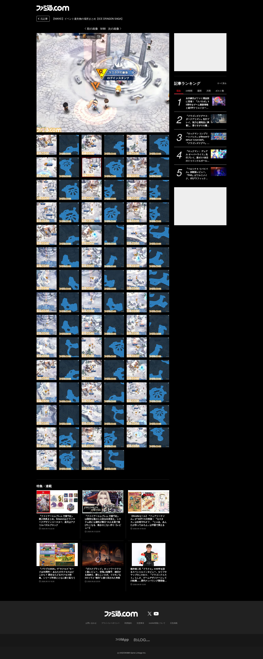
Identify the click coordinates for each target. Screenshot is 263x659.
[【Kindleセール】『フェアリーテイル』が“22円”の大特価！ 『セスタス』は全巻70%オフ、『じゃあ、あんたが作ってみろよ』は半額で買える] (148, 501)
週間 (199, 90)
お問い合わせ (91, 623)
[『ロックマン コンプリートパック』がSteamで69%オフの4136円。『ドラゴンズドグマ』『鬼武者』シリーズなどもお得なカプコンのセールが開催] (218, 136)
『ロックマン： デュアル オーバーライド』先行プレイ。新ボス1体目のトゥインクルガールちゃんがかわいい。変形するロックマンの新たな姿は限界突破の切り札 (197, 156)
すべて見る (221, 83)
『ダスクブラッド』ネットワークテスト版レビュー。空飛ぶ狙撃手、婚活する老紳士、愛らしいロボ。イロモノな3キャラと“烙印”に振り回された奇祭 (103, 573)
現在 (179, 90)
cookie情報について (157, 623)
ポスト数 (220, 90)
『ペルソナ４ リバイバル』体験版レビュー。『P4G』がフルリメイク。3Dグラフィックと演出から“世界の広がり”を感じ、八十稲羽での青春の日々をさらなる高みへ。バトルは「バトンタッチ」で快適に (197, 173)
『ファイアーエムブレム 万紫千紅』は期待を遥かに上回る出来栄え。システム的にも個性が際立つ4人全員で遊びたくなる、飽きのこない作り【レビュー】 (103, 522)
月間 (208, 90)
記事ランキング (187, 83)
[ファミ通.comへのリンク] (53, 8)
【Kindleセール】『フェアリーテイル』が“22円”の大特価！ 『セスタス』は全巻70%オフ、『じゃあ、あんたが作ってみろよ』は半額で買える (148, 520)
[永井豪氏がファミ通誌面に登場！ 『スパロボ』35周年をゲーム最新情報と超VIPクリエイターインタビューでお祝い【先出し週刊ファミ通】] (218, 101)
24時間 (189, 90)
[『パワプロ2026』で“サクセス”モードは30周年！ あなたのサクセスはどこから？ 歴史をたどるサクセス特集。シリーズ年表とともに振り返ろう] (57, 554)
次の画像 (113, 28)
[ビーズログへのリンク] (142, 639)
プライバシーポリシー (110, 623)
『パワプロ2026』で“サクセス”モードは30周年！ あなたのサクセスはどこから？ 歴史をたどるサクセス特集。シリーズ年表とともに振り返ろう (57, 573)
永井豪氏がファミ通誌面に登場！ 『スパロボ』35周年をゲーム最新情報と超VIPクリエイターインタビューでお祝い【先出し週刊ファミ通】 (197, 103)
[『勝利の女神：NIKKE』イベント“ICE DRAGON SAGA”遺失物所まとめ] (47, 145)
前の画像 (92, 28)
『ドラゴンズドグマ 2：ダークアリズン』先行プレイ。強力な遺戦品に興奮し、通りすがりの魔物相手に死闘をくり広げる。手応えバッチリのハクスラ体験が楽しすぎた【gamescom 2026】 (197, 120)
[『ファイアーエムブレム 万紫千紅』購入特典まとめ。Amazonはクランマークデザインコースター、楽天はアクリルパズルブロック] (57, 501)
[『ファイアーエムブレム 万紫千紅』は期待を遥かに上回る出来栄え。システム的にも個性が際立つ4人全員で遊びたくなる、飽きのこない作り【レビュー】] (103, 501)
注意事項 (140, 623)
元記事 (44, 18)
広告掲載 (173, 623)
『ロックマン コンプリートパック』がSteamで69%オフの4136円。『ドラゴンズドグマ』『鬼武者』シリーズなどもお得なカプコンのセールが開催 (197, 138)
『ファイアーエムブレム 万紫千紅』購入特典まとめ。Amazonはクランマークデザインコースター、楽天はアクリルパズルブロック (57, 520)
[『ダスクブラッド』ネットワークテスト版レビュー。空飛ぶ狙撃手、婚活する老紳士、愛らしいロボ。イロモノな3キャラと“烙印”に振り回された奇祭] (103, 554)
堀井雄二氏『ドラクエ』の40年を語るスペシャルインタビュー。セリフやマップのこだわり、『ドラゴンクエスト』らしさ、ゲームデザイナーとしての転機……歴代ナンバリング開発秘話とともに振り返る (148, 574)
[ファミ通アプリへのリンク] (122, 639)
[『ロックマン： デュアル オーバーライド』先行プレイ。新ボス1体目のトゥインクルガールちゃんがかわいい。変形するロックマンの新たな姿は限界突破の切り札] (218, 154)
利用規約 (128, 623)
